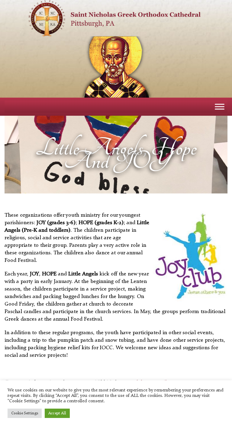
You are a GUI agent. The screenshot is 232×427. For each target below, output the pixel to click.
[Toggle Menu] (219, 106)
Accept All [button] (57, 413)
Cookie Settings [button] (24, 413)
